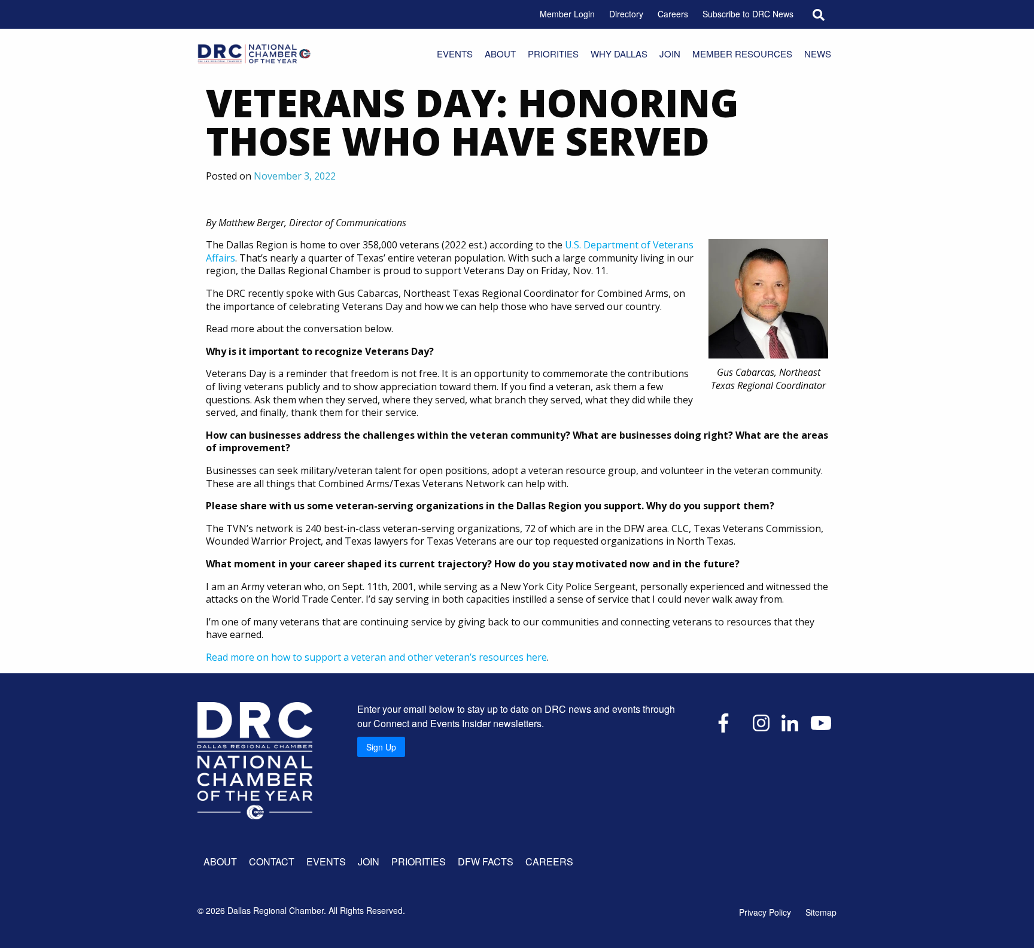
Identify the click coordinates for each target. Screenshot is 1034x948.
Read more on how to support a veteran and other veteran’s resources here (376, 657)
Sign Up (381, 747)
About (500, 53)
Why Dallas (619, 53)
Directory (626, 14)
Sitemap (821, 912)
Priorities (553, 53)
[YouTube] (821, 722)
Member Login (567, 14)
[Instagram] (761, 722)
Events (455, 53)
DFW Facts (485, 861)
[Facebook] (723, 722)
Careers (673, 14)
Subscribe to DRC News (747, 14)
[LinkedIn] (789, 722)
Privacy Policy (765, 912)
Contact (271, 861)
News (817, 53)
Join (669, 53)
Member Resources (742, 53)
